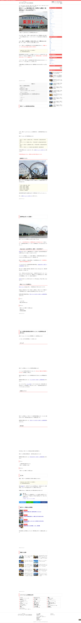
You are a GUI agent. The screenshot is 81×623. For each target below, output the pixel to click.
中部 (50, 44)
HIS (50, 22)
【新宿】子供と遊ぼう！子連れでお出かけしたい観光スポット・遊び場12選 (43, 570)
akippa (20, 251)
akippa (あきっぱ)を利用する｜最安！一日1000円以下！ (27, 90)
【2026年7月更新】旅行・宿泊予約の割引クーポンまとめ (32, 511)
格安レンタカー (52, 63)
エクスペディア (52, 32)
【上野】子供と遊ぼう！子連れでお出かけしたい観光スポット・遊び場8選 (43, 565)
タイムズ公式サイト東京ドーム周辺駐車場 (37, 379)
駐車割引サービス (22, 87)
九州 (50, 51)
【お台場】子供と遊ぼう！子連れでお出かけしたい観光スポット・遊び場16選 (57, 91)
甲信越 (51, 42)
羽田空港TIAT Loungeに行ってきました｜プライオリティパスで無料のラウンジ (57, 80)
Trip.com (51, 29)
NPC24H (21, 99)
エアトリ (51, 25)
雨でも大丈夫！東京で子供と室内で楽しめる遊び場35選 (28, 561)
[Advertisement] (33, 74)
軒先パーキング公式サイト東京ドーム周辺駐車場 (38, 294)
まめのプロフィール (25, 497)
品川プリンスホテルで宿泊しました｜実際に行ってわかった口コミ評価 (28, 556)
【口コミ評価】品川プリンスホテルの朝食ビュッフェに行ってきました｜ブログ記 (57, 95)
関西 (50, 47)
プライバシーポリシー (39, 615)
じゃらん (51, 9)
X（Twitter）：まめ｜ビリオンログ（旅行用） (29, 498)
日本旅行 (51, 13)
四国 (50, 48)
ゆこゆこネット (52, 15)
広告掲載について (39, 619)
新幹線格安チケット (52, 60)
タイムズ (21, 95)
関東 (50, 41)
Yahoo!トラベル (52, 12)
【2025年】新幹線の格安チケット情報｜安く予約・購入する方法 (33, 516)
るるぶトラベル (52, 16)
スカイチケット (52, 35)
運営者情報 (38, 617)
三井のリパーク (22, 97)
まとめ (21, 100)
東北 (50, 39)
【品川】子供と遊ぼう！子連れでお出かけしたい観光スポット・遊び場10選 (28, 570)
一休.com (51, 18)
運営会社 (37, 618)
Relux (50, 19)
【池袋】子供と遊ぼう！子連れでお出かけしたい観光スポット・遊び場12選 (57, 106)
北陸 (50, 45)
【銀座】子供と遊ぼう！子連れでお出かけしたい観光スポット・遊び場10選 (57, 98)
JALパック (51, 28)
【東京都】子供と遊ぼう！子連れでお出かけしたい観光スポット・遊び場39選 (57, 84)
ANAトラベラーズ (52, 26)
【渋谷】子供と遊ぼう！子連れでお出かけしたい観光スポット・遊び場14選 (57, 88)
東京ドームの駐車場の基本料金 (24, 85)
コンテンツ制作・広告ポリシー (41, 616)
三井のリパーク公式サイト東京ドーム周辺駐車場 (38, 420)
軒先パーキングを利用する (24, 92)
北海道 (51, 38)
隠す (34, 83)
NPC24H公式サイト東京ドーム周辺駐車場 (37, 456)
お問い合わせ (38, 620)
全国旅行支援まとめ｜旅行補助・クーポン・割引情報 (32, 525)
